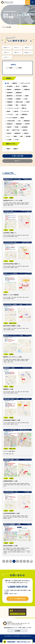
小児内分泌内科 (11, 121)
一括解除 (19, 67)
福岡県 (11, 197)
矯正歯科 (28, 136)
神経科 (15, 136)
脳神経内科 (17, 89)
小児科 (25, 99)
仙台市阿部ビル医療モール (9, 232)
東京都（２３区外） (12, 323)
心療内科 (15, 111)
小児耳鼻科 (10, 105)
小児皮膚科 (10, 99)
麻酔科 (22, 118)
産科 (8, 130)
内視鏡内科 (27, 89)
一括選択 (10, 67)
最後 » (31, 561)
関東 (6, 323)
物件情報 (8, 27)
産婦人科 (23, 108)
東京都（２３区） (12, 448)
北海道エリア (6, 47)
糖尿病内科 (10, 96)
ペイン (8, 136)
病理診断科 (24, 114)
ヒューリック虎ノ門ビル (9, 451)
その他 (16, 139)
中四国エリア (27, 52)
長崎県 (11, 478)
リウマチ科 (10, 114)
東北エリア (16, 47)
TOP (3, 27)
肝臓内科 (9, 89)
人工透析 (9, 139)
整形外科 (23, 105)
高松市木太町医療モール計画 (10, 545)
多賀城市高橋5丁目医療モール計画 (11, 420)
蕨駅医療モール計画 (8, 389)
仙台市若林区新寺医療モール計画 (11, 513)
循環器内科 (19, 92)
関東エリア (27, 47)
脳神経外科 (17, 133)
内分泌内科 (19, 96)
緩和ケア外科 (15, 130)
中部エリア (6, 52)
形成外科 (9, 133)
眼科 (17, 105)
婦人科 (17, 86)
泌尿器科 (18, 99)
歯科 (21, 136)
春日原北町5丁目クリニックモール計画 (12, 200)
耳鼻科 (28, 102)
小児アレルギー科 (25, 83)
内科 (8, 83)
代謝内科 (9, 127)
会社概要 (17, 631)
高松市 (11, 543)
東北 (6, 230)
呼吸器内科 (10, 92)
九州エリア (6, 57)
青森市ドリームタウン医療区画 (10, 294)
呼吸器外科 (10, 124)
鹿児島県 (11, 354)
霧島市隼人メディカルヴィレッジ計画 (12, 357)
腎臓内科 (24, 86)
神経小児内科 (19, 102)
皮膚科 (27, 96)
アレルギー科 (25, 111)
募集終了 (15, 149)
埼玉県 (11, 386)
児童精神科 (10, 102)
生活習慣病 (24, 127)
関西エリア (16, 52)
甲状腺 (16, 127)
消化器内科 (10, 86)
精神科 (8, 111)
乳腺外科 (26, 133)
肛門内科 (27, 124)
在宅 (17, 114)
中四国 (6, 543)
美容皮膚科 (19, 124)
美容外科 (24, 130)
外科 (19, 121)
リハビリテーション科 (12, 108)
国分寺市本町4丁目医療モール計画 (11, 326)
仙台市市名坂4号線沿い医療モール (11, 264)
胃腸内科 (14, 83)
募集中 (8, 149)
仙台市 (11, 230)
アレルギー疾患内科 (12, 118)
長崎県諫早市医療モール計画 (10, 481)
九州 (6, 197)
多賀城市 (11, 417)
